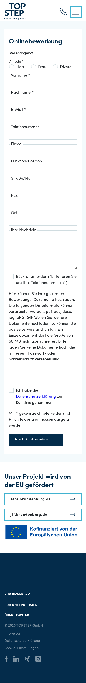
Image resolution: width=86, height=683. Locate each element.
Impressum (13, 634)
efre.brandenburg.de (31, 499)
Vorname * (20, 76)
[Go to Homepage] (15, 11)
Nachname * (22, 93)
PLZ (14, 196)
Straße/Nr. (20, 179)
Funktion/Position (26, 162)
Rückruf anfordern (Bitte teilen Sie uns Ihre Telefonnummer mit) (46, 280)
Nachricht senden (31, 439)
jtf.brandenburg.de (29, 515)
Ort (14, 213)
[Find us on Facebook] (8, 659)
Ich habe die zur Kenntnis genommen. (39, 397)
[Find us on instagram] (40, 659)
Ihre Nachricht (23, 230)
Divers (65, 67)
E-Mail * (18, 110)
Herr (20, 67)
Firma (16, 144)
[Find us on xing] (29, 659)
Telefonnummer (25, 127)
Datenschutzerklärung (22, 641)
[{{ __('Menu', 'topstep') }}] (76, 12)
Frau (42, 67)
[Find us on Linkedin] (18, 659)
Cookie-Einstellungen (21, 648)
